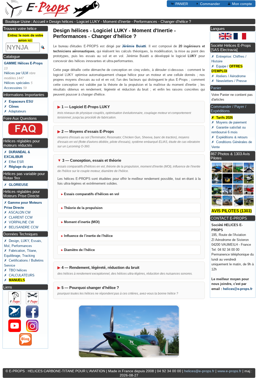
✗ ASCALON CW (17, 212)
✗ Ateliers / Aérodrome (228, 76)
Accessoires (13, 88)
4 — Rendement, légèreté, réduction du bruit (100, 267)
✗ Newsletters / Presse (229, 81)
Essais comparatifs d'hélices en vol (91, 194)
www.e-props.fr (229, 371)
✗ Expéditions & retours (229, 137)
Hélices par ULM (16, 73)
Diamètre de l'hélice (79, 250)
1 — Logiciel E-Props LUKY (85, 107)
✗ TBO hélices (15, 270)
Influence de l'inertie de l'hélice (88, 236)
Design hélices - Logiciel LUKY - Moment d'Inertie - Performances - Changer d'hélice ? (120, 21)
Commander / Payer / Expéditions (228, 108)
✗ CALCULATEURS (19, 275)
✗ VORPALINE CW (19, 222)
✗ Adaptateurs (15, 111)
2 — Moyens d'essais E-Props (87, 131)
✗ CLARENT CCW (18, 217)
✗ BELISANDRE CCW (21, 227)
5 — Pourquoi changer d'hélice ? (90, 287)
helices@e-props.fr (237, 289)
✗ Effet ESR (14, 162)
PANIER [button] (181, 4)
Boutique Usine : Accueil (25, 21)
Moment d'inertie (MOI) (82, 222)
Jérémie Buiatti (134, 46)
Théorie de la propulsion (83, 208)
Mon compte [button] (242, 4)
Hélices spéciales (17, 83)
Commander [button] (210, 4)
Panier (216, 88)
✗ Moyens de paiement (229, 122)
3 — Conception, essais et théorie (91, 160)
